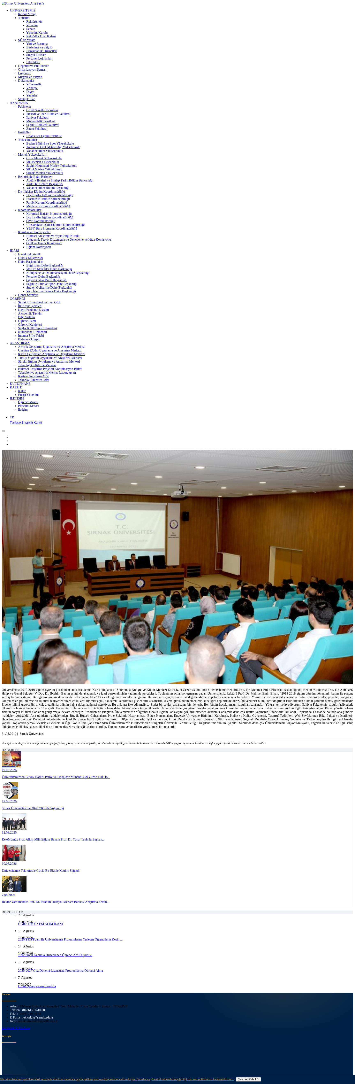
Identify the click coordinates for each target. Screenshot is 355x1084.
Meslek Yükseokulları (32, 154)
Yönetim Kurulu (37, 32)
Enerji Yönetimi (28, 394)
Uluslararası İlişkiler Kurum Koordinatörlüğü (55, 224)
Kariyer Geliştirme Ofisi (33, 376)
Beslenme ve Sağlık (39, 47)
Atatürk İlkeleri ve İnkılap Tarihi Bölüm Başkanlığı (59, 180)
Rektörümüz (34, 21)
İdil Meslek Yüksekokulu (42, 162)
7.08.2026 (8, 895)
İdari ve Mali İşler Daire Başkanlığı (49, 269)
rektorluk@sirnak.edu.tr (37, 1017)
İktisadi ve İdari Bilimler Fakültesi (48, 114)
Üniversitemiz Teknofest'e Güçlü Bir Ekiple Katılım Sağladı (41, 870)
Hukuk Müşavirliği (30, 258)
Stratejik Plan (26, 99)
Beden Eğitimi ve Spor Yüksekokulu (50, 143)
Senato (30, 29)
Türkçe (15, 422)
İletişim (23, 409)
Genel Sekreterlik (29, 254)
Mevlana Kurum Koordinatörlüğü (48, 206)
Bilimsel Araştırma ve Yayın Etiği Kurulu (53, 236)
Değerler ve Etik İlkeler (33, 66)
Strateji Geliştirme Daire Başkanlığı (49, 287)
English (27, 422)
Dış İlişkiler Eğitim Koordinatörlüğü (41, 191)
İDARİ (14, 250)
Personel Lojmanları (39, 58)
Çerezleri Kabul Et (248, 1079)
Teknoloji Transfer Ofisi (33, 380)
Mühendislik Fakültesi (40, 121)
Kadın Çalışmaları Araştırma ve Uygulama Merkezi (51, 354)
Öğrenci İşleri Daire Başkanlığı (46, 280)
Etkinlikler (33, 62)
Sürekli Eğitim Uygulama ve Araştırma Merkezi (49, 361)
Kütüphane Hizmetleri (32, 332)
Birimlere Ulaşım (29, 339)
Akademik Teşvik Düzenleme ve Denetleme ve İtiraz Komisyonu (68, 239)
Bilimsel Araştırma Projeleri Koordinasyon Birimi (50, 369)
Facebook (8, 1028)
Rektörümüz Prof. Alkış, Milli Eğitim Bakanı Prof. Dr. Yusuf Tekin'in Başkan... (53, 839)
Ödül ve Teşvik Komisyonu (44, 243)
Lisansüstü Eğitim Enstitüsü (44, 136)
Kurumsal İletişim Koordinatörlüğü (49, 213)
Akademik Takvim (30, 313)
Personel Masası (28, 406)
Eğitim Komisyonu (38, 247)
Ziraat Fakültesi (36, 128)
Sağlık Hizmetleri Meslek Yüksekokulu (51, 165)
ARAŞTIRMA (20, 343)
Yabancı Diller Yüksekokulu (44, 151)
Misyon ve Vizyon (30, 77)
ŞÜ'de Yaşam (26, 40)
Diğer (30, 91)
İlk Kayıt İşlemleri (29, 306)
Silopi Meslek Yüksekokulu (44, 169)
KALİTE (16, 387)
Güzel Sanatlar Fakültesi (42, 110)
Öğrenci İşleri (27, 321)
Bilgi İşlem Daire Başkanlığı (44, 265)
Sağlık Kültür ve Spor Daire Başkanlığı (51, 284)
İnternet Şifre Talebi (31, 335)
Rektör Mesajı (27, 14)
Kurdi (38, 422)
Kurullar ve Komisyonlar (34, 232)
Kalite (22, 391)
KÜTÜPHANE (20, 383)
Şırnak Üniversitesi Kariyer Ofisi (39, 302)
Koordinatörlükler (29, 210)
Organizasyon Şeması (32, 69)
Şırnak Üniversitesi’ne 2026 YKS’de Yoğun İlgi (33, 808)
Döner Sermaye (28, 295)
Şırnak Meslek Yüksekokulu (44, 173)
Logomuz (24, 73)
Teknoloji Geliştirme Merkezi (37, 365)
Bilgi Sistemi (26, 317)
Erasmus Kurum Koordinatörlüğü (48, 199)
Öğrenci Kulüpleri (30, 324)
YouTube (24, 1028)
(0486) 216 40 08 (33, 1010)
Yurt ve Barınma (37, 43)
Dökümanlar (26, 80)
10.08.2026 (9, 863)
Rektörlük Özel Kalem (41, 36)
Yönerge (32, 88)
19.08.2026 (9, 770)
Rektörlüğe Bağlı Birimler (35, 176)
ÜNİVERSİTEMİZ (23, 10)
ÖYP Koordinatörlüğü (40, 221)
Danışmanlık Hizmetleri (41, 51)
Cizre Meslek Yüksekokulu (44, 158)
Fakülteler (24, 106)
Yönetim (23, 18)
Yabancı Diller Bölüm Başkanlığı (47, 187)
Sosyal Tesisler (36, 54)
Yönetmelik (33, 84)
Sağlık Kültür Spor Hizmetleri (37, 328)
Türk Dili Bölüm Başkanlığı (44, 184)
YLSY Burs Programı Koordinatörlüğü (51, 228)
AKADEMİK (19, 102)
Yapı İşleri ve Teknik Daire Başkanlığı (51, 291)
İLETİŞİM (17, 398)
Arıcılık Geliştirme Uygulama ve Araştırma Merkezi (51, 346)
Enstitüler (24, 132)
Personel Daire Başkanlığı (43, 276)
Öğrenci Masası (28, 402)
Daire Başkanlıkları (30, 261)
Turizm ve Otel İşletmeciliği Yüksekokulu (53, 147)
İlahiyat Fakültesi (37, 117)
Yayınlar (31, 95)
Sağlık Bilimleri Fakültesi (42, 125)
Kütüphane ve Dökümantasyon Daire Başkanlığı (57, 272)
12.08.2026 (9, 832)
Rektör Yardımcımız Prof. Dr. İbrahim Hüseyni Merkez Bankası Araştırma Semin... (55, 902)
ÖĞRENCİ (17, 298)
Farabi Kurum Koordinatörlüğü (46, 202)
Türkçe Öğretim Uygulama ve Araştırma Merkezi (50, 357)
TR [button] (12, 417)
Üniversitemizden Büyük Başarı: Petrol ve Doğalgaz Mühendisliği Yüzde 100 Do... (56, 777)
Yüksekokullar (27, 139)
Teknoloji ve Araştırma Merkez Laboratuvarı (47, 372)
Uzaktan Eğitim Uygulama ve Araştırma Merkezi (50, 350)
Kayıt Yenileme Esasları (33, 309)
